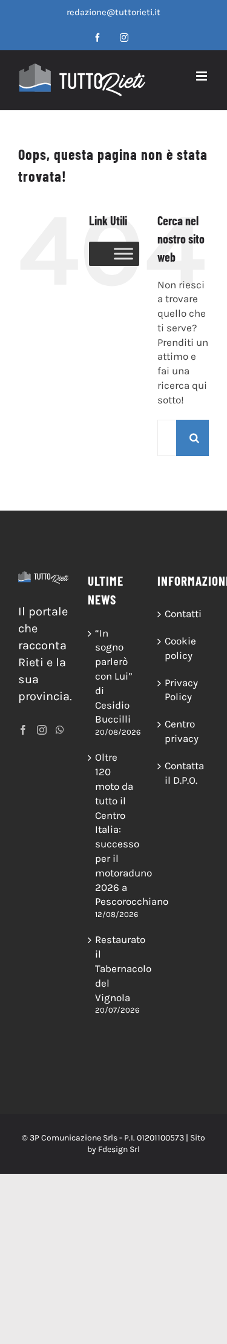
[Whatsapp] (60, 730)
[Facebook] (23, 730)
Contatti (183, 613)
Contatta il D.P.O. (184, 773)
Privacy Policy (181, 690)
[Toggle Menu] (123, 253)
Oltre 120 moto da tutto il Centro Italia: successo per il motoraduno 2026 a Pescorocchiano (114, 829)
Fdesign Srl (119, 1149)
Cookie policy (180, 648)
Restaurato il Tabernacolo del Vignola (114, 968)
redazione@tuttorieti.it (113, 12)
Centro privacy (182, 731)
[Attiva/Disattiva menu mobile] (202, 76)
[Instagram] (42, 730)
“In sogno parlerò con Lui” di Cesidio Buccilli (114, 676)
